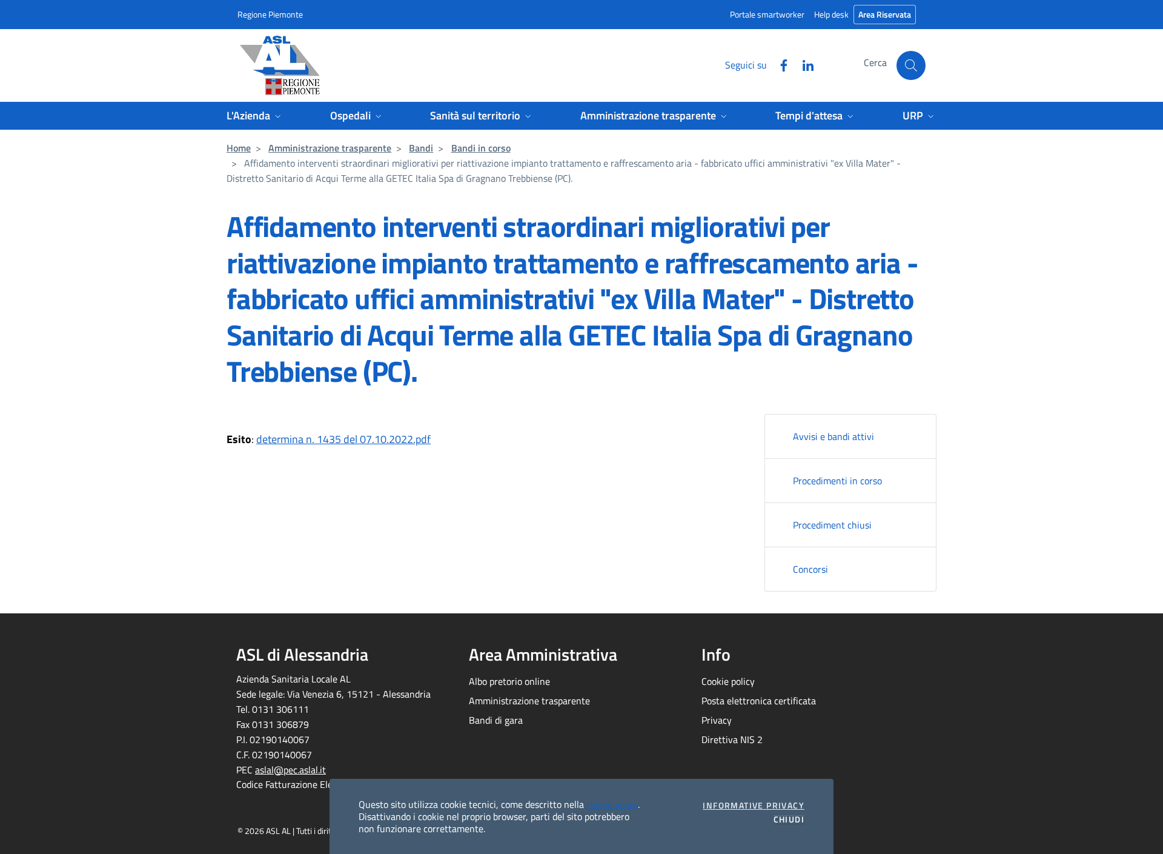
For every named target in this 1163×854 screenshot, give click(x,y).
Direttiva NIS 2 (732, 739)
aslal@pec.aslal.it (290, 769)
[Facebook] (779, 64)
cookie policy (612, 804)
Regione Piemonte (270, 14)
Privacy (716, 720)
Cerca (875, 62)
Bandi (421, 148)
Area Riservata (884, 14)
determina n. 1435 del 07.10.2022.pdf (343, 439)
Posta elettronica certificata (758, 700)
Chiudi (789, 819)
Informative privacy (753, 805)
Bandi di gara (496, 720)
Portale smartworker (767, 14)
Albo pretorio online (509, 681)
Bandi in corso (481, 148)
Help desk (831, 14)
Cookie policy (728, 681)
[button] (911, 65)
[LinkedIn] (803, 64)
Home (239, 148)
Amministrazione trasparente (329, 148)
